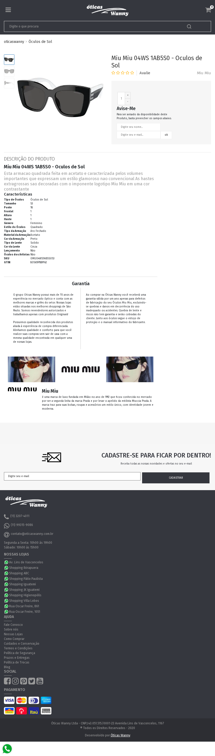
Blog (7, 667)
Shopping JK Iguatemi (24, 590)
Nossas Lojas (13, 634)
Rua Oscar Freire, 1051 (24, 612)
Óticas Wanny (120, 735)
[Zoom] (9, 59)
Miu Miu (204, 73)
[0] (208, 10)
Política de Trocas (16, 662)
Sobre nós (11, 629)
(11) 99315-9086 (22, 525)
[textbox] (87, 26)
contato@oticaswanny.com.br (32, 534)
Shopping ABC (19, 573)
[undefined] (60, 97)
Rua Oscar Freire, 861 (24, 606)
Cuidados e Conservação (21, 643)
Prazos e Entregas (17, 658)
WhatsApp (6, 562)
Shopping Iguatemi (22, 584)
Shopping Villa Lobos (24, 601)
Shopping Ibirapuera (23, 568)
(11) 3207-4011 (19, 516)
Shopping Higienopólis (25, 595)
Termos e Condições (18, 648)
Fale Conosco (13, 625)
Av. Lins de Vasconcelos (26, 562)
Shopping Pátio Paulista (26, 579)
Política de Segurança (19, 653)
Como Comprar (14, 639)
